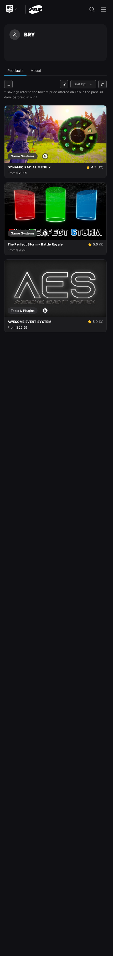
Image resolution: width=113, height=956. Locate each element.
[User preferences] (102, 84)
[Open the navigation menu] (103, 9)
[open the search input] (92, 9)
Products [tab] (15, 70)
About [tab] (36, 70)
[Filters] (64, 84)
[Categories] (8, 84)
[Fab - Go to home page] (35, 9)
